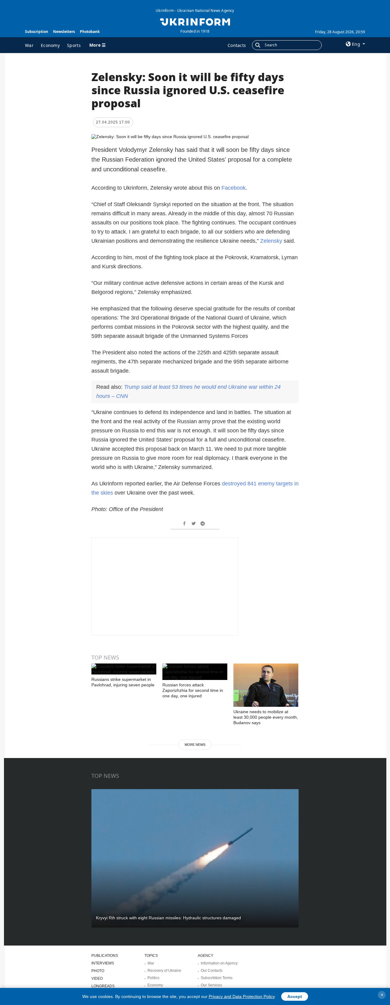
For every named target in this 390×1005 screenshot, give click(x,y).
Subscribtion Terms (216, 978)
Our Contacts (211, 970)
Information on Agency (219, 963)
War (29, 45)
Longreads (103, 986)
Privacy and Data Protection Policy (242, 996)
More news (195, 744)
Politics (153, 978)
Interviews (102, 963)
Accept (294, 996)
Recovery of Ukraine (164, 970)
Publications (104, 955)
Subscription (36, 31)
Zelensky (271, 241)
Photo (97, 971)
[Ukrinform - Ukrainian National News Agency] (195, 21)
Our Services (211, 985)
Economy (50, 45)
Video (97, 978)
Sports (74, 45)
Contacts (237, 45)
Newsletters (64, 31)
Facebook (234, 188)
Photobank (90, 31)
